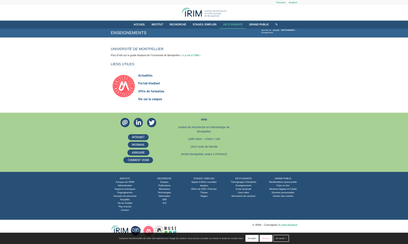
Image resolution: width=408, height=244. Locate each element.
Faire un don (283, 185)
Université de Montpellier (137, 49)
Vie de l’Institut (125, 203)
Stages (204, 196)
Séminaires (164, 189)
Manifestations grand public (283, 182)
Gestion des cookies (283, 196)
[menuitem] (281, 2)
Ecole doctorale (243, 189)
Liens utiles (243, 192)
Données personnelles (283, 192)
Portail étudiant (149, 83)
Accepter (252, 238)
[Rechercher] (274, 25)
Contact (125, 210)
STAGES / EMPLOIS (204, 178)
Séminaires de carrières (243, 196)
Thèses (204, 192)
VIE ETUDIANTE (243, 178)
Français (281, 2)
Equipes (164, 182)
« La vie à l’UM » (190, 55)
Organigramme (125, 192)
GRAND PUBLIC (283, 178)
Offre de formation (151, 91)
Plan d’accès (125, 206)
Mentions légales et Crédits (283, 189)
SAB (164, 199)
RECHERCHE (164, 178)
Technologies (164, 192)
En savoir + (281, 238)
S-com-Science (287, 224)
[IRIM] (204, 13)
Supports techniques (125, 189)
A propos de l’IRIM (125, 182)
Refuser (266, 238)
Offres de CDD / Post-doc (204, 189)
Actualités (125, 199)
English (293, 2)
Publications (164, 185)
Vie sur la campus (150, 99)
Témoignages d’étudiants (243, 182)
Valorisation (164, 196)
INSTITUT (125, 178)
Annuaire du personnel (124, 196)
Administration (125, 185)
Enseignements (128, 32)
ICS (164, 203)
